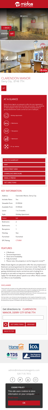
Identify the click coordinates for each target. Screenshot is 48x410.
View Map (31, 324)
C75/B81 (19, 240)
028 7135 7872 (24, 373)
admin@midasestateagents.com (24, 370)
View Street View (11, 169)
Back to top (9, 331)
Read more (13, 397)
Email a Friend (10, 178)
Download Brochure (13, 174)
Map (6, 164)
